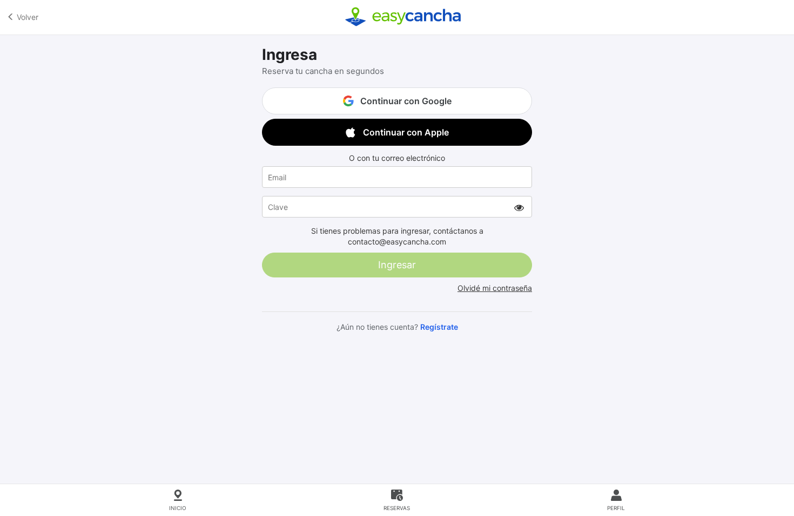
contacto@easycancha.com (397, 241)
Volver (26, 17)
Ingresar (397, 264)
